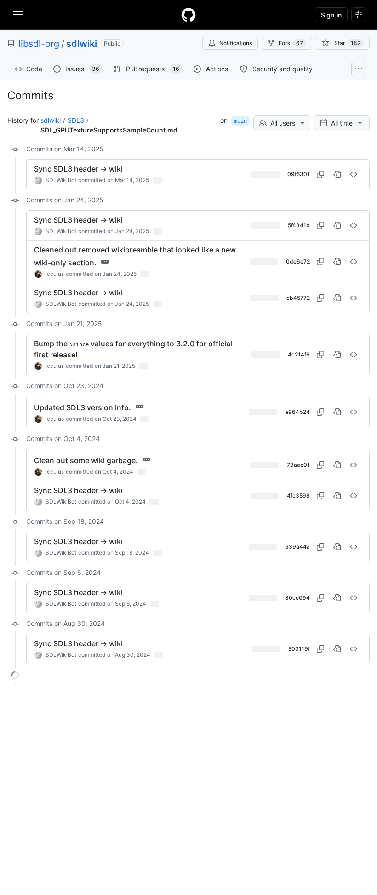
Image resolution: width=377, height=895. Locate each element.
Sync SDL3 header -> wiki (78, 168)
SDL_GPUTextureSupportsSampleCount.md (108, 130)
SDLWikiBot (61, 180)
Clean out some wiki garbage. (86, 460)
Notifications (235, 43)
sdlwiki (81, 43)
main (240, 121)
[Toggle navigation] (18, 14)
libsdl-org (38, 43)
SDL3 (76, 120)
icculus (55, 273)
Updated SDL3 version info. (82, 407)
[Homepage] (188, 14)
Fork (291, 43)
